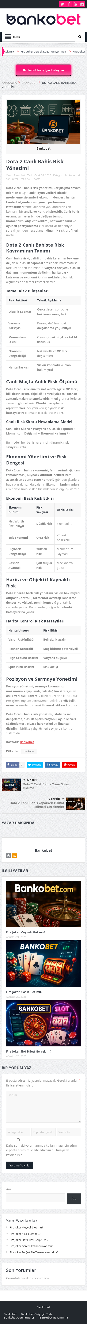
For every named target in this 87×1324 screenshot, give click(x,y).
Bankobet (19, 175)
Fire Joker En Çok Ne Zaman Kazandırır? (34, 1252)
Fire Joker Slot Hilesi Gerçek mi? (29, 1051)
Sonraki (54, 799)
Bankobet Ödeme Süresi (19, 1317)
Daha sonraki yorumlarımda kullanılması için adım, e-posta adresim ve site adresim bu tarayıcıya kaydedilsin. (41, 1150)
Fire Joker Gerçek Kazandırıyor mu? (27, 51)
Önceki (32, 780)
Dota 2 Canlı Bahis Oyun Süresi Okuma (46, 786)
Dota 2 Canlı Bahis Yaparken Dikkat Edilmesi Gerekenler (37, 805)
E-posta (35, 179)
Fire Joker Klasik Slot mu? (24, 992)
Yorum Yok (12, 179)
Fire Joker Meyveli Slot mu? (25, 932)
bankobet (29, 751)
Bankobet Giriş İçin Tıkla (36, 1314)
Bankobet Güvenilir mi (53, 1317)
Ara (8, 1189)
